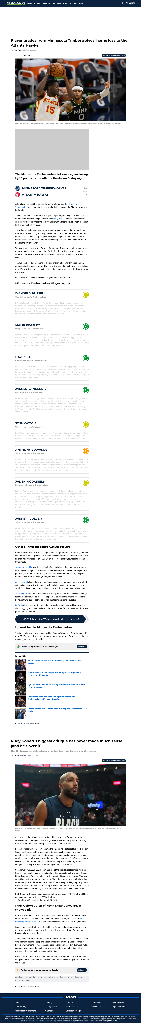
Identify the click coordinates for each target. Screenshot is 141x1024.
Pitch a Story (20, 1006)
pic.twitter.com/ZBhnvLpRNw (42, 897)
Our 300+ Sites (96, 1002)
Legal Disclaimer (118, 1006)
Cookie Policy (95, 1006)
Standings (56, 3)
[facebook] (122, 3)
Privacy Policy (51, 1006)
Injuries (73, 3)
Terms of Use (72, 1006)
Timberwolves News (31, 724)
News (29, 3)
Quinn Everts (20, 755)
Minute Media (16, 1017)
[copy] (28, 55)
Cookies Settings (73, 1011)
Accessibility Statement (25, 1011)
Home (17, 724)
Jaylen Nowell (21, 582)
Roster (65, 3)
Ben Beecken (20, 50)
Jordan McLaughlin (23, 567)
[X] (127, 3)
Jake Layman (21, 593)
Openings (49, 1002)
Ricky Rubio (58, 219)
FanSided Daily (118, 1002)
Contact (69, 1002)
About (17, 1002)
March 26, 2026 (50, 900)
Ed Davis (19, 605)
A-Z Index (49, 1011)
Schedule (46, 3)
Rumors (37, 3)
